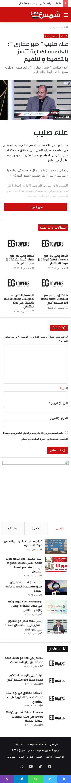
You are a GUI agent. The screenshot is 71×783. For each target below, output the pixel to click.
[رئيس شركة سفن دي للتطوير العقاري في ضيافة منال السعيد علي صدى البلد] (56, 626)
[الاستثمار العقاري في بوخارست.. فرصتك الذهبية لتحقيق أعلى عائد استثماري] (18, 283)
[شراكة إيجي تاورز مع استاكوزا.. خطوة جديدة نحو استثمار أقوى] (52, 283)
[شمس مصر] (45, 15)
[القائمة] (66, 16)
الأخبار (64, 35)
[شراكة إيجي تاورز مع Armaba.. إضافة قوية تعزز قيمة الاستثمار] (52, 243)
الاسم (64, 388)
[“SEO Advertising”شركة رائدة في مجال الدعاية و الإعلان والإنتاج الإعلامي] (56, 607)
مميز (47, 35)
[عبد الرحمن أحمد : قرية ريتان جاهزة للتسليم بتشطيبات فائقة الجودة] (56, 587)
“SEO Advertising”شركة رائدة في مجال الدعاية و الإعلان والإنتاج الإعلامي (25, 606)
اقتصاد (39, 756)
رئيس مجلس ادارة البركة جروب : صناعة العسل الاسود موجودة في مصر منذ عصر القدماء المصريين (23, 565)
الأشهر (59, 528)
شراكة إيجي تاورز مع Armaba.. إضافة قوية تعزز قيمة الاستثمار (53, 259)
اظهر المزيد (36, 207)
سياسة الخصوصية (37, 744)
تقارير (30, 756)
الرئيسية (61, 27)
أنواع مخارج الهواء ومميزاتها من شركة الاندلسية (23, 543)
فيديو (51, 27)
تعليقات (12, 528)
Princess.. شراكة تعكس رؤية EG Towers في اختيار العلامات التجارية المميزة (24, 716)
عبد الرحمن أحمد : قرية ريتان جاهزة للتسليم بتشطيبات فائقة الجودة (23, 586)
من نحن (54, 744)
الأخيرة (36, 528)
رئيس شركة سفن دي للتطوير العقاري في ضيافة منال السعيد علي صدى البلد (23, 625)
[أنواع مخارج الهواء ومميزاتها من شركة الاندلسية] (56, 546)
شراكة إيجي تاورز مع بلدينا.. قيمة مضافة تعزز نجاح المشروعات (20, 259)
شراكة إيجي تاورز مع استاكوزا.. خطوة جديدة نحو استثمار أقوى (54, 299)
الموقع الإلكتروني (59, 418)
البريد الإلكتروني (58, 403)
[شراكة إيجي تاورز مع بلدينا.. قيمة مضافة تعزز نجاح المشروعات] (18, 243)
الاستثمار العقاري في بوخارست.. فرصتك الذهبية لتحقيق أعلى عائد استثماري (19, 301)
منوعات (11, 756)
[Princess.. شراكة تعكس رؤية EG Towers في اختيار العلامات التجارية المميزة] (57, 717)
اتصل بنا (19, 744)
